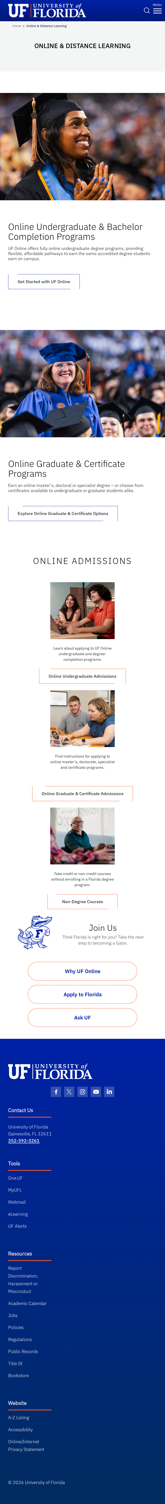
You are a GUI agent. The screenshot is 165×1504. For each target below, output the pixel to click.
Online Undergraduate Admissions (82, 676)
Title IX (15, 1363)
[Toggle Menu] (157, 11)
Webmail (17, 1202)
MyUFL (15, 1190)
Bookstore (18, 1375)
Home (16, 26)
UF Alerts (17, 1226)
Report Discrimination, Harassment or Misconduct (23, 1279)
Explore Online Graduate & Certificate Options (63, 513)
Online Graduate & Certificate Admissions (83, 793)
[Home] (50, 1071)
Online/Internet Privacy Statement (26, 1445)
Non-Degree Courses (82, 901)
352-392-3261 (24, 1141)
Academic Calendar (27, 1303)
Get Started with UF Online (44, 281)
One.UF (15, 1178)
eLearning (18, 1214)
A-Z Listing (18, 1417)
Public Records (23, 1351)
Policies (16, 1327)
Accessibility (20, 1430)
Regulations (20, 1339)
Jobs (13, 1315)
